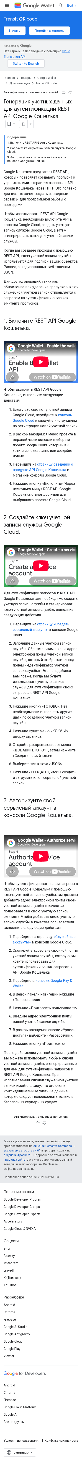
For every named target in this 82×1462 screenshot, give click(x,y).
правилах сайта (15, 1159)
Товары (26, 77)
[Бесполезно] (70, 92)
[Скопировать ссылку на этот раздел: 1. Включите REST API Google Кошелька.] (34, 328)
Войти (72, 5)
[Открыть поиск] (61, 5)
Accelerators (13, 1221)
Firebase (10, 1319)
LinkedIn (9, 1270)
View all (9, 1356)
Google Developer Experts (22, 1214)
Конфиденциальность (61, 1440)
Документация (20, 83)
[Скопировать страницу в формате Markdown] (23, 124)
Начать (14, 31)
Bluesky (9, 1256)
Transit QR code (20, 19)
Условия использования (22, 1440)
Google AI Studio (15, 1327)
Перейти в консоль (49, 31)
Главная (9, 77)
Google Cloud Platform (20, 1407)
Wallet (47, 6)
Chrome (9, 1312)
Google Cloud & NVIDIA (20, 1228)
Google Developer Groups (22, 1207)
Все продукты (14, 1422)
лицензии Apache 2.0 (18, 1155)
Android (9, 1305)
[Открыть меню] (7, 5)
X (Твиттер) (12, 1278)
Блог (7, 1248)
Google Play (12, 1349)
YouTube (10, 1285)
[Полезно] (63, 92)
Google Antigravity (17, 1334)
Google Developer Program (23, 1199)
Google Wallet (46, 77)
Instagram (11, 1263)
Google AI (10, 1414)
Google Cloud (13, 1341)
